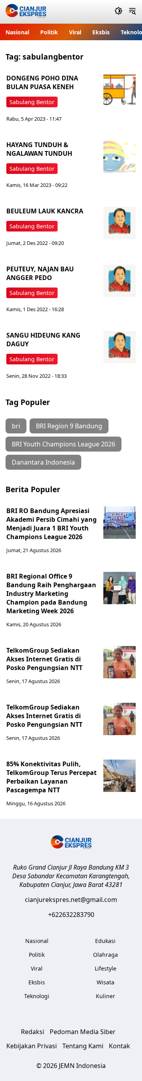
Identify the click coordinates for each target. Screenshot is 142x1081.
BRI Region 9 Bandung (69, 426)
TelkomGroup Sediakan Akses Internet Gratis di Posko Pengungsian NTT (44, 659)
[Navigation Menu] (132, 12)
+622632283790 (71, 914)
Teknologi (36, 996)
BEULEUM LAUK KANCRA (44, 211)
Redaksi (32, 1031)
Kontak (119, 1046)
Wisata (105, 982)
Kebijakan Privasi (31, 1046)
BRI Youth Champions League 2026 (63, 444)
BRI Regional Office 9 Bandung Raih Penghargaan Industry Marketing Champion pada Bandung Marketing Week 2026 (51, 593)
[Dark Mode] (118, 12)
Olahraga (105, 954)
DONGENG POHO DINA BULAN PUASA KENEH (42, 82)
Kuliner (105, 996)
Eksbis (101, 32)
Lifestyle (105, 968)
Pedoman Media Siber (83, 1031)
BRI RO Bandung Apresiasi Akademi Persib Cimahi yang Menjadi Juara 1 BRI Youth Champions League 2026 (51, 523)
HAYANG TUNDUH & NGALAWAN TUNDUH (39, 149)
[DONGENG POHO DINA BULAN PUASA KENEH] (119, 90)
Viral (75, 32)
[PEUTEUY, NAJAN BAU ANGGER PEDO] (119, 281)
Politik (49, 32)
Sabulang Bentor (31, 102)
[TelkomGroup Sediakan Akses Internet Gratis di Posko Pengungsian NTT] (119, 662)
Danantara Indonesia (43, 462)
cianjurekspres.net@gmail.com (71, 899)
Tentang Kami (82, 1046)
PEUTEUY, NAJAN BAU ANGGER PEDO (40, 273)
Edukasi (105, 941)
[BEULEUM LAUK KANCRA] (119, 223)
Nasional (17, 32)
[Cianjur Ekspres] (26, 12)
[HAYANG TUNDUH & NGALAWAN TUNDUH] (119, 156)
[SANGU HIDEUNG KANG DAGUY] (119, 347)
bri (16, 426)
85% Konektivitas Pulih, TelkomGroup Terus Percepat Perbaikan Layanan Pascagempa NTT (51, 777)
